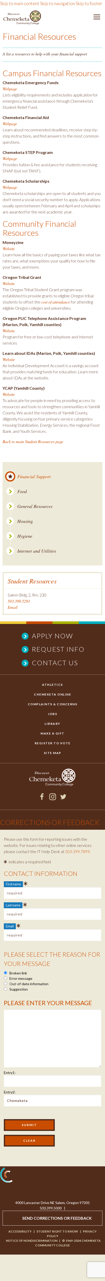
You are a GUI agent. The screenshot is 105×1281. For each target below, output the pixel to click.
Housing (25, 521)
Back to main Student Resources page (33, 441)
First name (13, 884)
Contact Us (55, 663)
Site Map (52, 753)
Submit (29, 1125)
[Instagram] (52, 798)
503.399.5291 (19, 601)
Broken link (18, 973)
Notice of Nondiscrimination (31, 1241)
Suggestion (18, 989)
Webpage (10, 88)
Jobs (52, 714)
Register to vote (53, 743)
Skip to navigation (57, 3)
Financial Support (34, 477)
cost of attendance (55, 302)
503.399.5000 (51, 1208)
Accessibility (20, 1231)
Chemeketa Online (52, 694)
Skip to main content (19, 3)
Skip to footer (89, 3)
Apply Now (52, 636)
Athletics (52, 685)
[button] (97, 18)
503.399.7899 (77, 851)
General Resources (34, 506)
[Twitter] (63, 798)
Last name (13, 905)
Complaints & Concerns (52, 704)
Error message (20, 978)
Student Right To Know (57, 1231)
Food (22, 491)
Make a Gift (52, 733)
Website (9, 248)
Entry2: (10, 1092)
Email (12, 607)
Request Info (58, 649)
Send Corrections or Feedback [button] (57, 1218)
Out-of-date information (28, 984)
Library (52, 724)
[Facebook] (41, 798)
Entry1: (10, 1072)
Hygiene (24, 536)
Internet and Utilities (36, 551)
